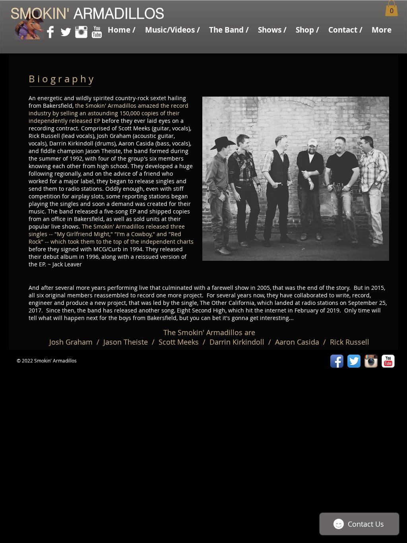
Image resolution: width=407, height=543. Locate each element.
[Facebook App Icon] (336, 361)
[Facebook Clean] (50, 32)
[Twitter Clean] (66, 32)
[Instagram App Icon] (371, 361)
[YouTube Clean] (97, 32)
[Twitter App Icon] (353, 361)
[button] (228, 29)
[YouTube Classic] (388, 361)
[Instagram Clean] (81, 32)
